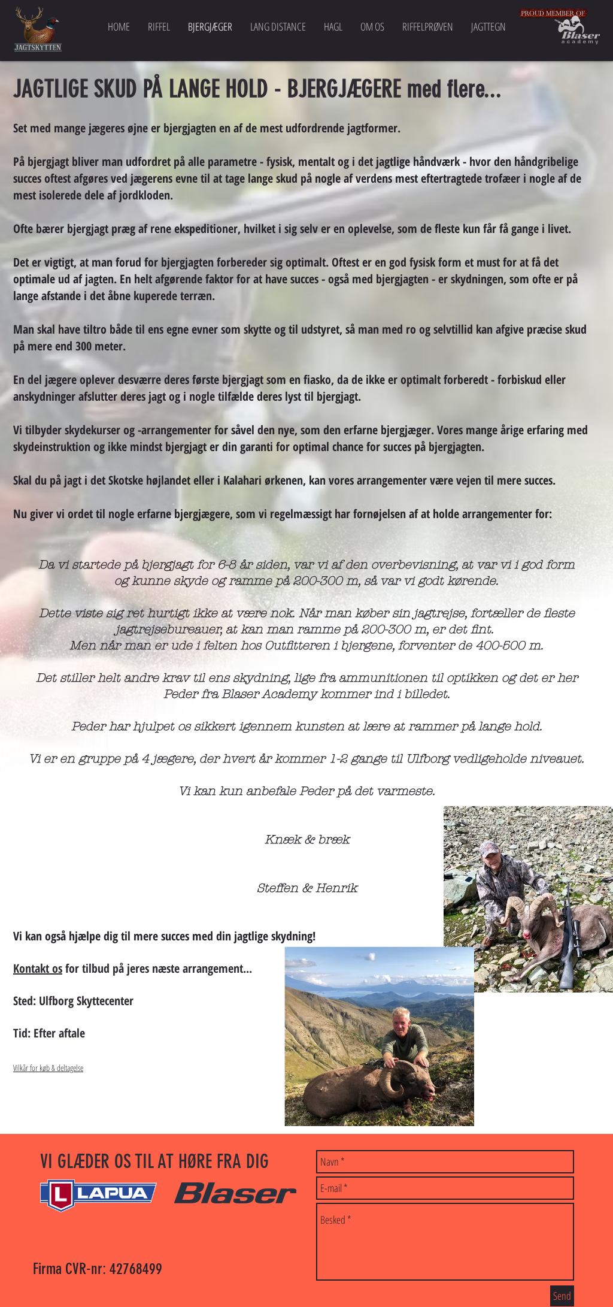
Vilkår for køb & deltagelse (48, 1067)
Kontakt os (37, 968)
